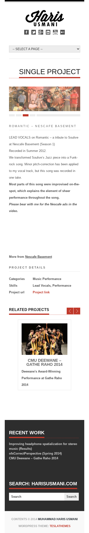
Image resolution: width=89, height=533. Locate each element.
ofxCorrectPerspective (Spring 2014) (35, 453)
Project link (41, 292)
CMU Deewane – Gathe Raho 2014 (44, 362)
